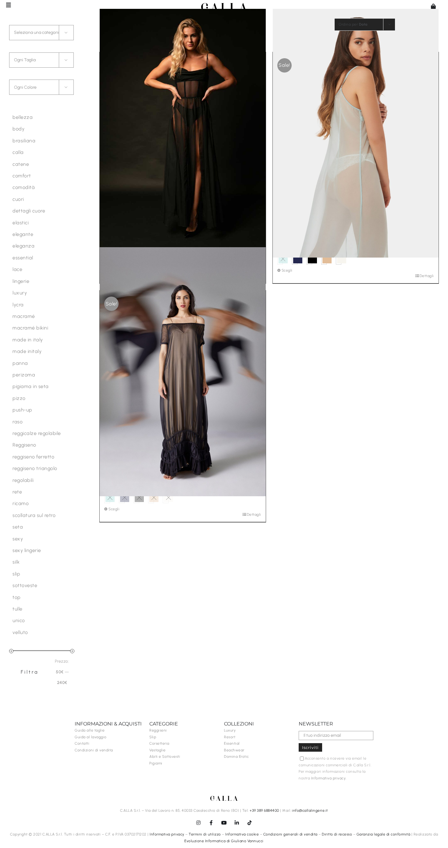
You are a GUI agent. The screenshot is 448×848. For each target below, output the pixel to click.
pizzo (19, 398)
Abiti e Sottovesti (164, 756)
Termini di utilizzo (205, 834)
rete (17, 492)
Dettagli (427, 276)
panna (20, 363)
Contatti (82, 743)
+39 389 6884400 (264, 810)
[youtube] (224, 823)
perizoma (23, 375)
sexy (17, 539)
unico (18, 620)
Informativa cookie (242, 834)
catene (20, 164)
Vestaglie (157, 750)
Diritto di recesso (337, 834)
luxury (19, 293)
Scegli (287, 270)
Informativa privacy (328, 778)
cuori (18, 199)
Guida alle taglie (90, 730)
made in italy (27, 340)
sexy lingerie (26, 550)
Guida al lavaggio (91, 737)
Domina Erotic (236, 756)
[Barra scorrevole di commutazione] (6, 5)
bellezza (22, 117)
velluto (20, 632)
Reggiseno (24, 445)
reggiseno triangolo (34, 468)
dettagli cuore (28, 211)
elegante (22, 234)
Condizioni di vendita (94, 750)
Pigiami (155, 763)
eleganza (23, 246)
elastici (20, 223)
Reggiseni (158, 730)
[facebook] (211, 823)
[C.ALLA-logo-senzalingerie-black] (224, 5)
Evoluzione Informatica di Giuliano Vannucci (224, 841)
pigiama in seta (30, 386)
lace (17, 269)
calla (18, 152)
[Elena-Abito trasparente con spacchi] (182, 133)
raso (17, 422)
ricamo (20, 503)
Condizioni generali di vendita (290, 834)
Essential (232, 743)
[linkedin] (237, 823)
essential (22, 258)
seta (17, 527)
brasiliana (23, 141)
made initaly (26, 351)
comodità (23, 187)
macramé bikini (30, 328)
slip (16, 574)
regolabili (23, 480)
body (18, 129)
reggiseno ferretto (33, 457)
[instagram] (198, 823)
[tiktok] (249, 823)
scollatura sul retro (33, 515)
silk (16, 562)
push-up (22, 410)
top (16, 597)
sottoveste (24, 585)
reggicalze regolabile (36, 433)
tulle (17, 609)
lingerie (20, 281)
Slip (152, 737)
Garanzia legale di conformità (384, 834)
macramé (23, 316)
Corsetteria (159, 743)
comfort (21, 176)
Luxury (230, 730)
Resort (229, 737)
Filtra (30, 672)
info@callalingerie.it (310, 810)
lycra (18, 305)
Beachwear (234, 750)
